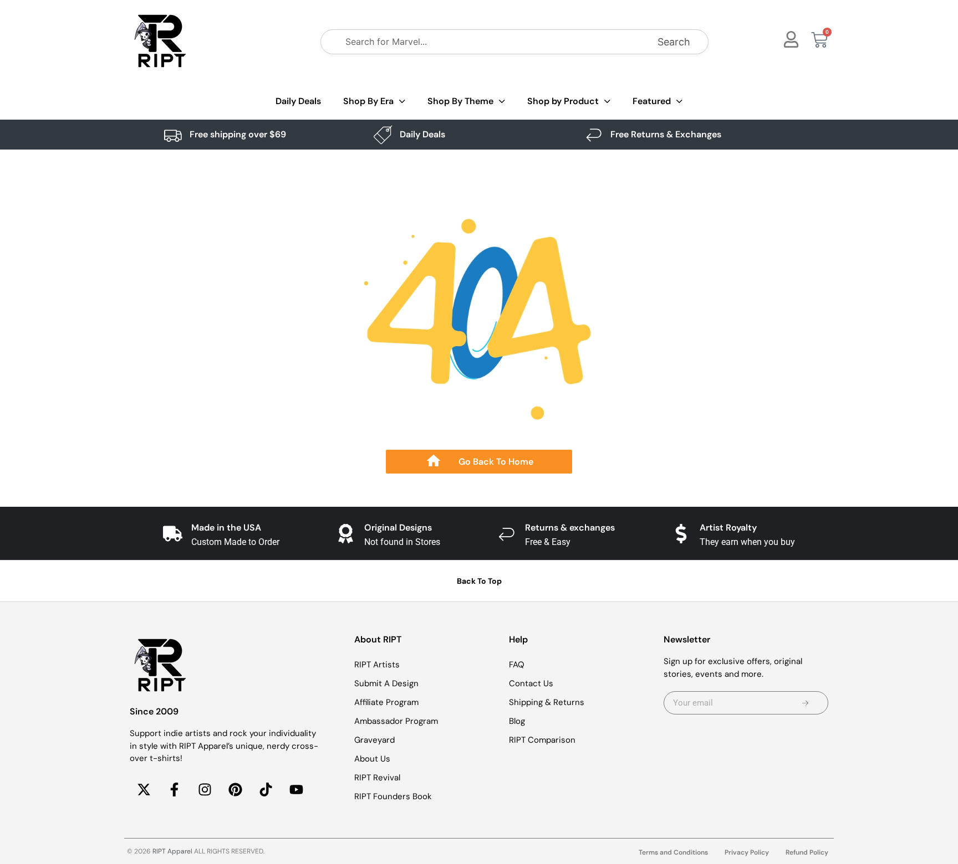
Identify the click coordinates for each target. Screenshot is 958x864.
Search (674, 42)
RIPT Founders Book (393, 796)
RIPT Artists (377, 664)
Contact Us (531, 683)
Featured (652, 101)
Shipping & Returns (546, 702)
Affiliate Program (386, 702)
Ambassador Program (396, 721)
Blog (517, 721)
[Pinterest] (235, 790)
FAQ (516, 664)
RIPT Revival (377, 777)
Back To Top (479, 581)
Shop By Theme (460, 101)
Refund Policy (807, 852)
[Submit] (805, 703)
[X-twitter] (143, 790)
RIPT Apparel (172, 851)
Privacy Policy (747, 852)
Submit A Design (386, 683)
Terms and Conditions (673, 852)
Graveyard (374, 739)
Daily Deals (298, 101)
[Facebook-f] (174, 790)
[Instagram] (204, 790)
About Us (372, 758)
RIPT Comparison (542, 739)
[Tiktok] (265, 790)
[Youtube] (296, 790)
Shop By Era (368, 101)
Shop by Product (563, 101)
